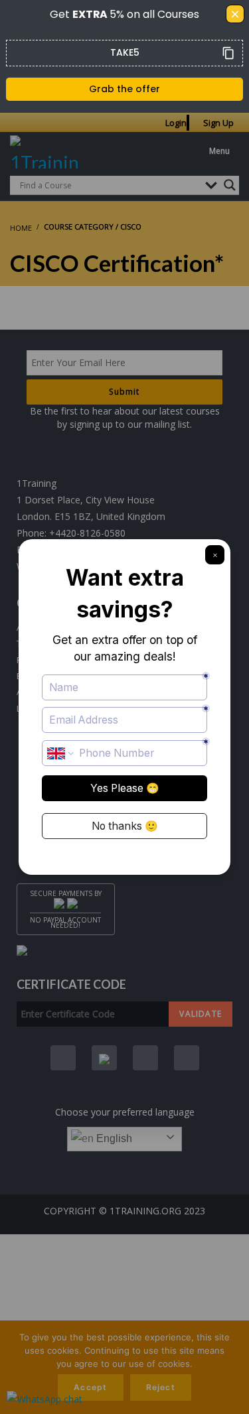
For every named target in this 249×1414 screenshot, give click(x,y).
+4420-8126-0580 (87, 533)
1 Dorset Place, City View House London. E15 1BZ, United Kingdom (91, 508)
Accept (90, 1387)
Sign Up (218, 123)
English (113, 1138)
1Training (36, 483)
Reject (160, 1387)
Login (176, 123)
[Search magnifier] (229, 185)
